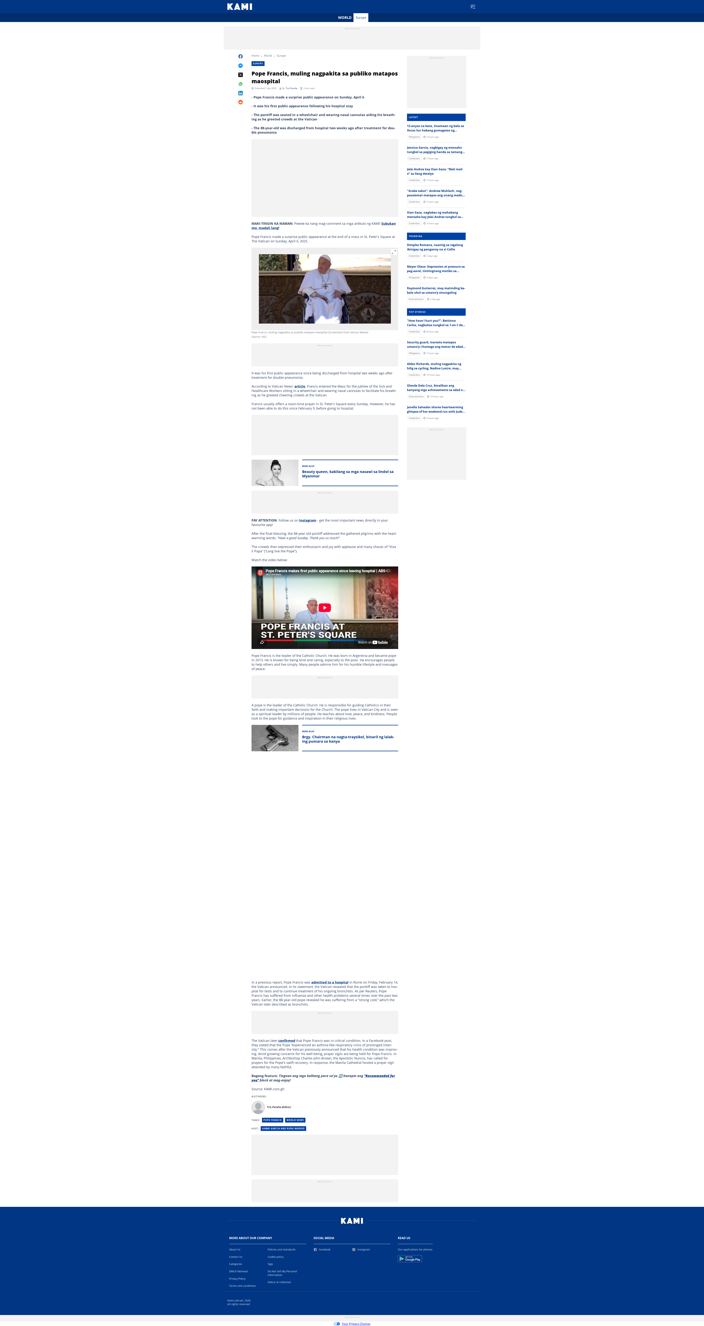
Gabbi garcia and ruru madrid (283, 1128)
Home (255, 55)
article (299, 386)
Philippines (414, 136)
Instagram (307, 520)
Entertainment (416, 299)
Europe (361, 18)
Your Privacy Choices (356, 1324)
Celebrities (414, 158)
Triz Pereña (291, 88)
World (345, 17)
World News (295, 1120)
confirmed (286, 1040)
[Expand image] (393, 252)
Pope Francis (272, 1120)
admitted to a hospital (330, 982)
